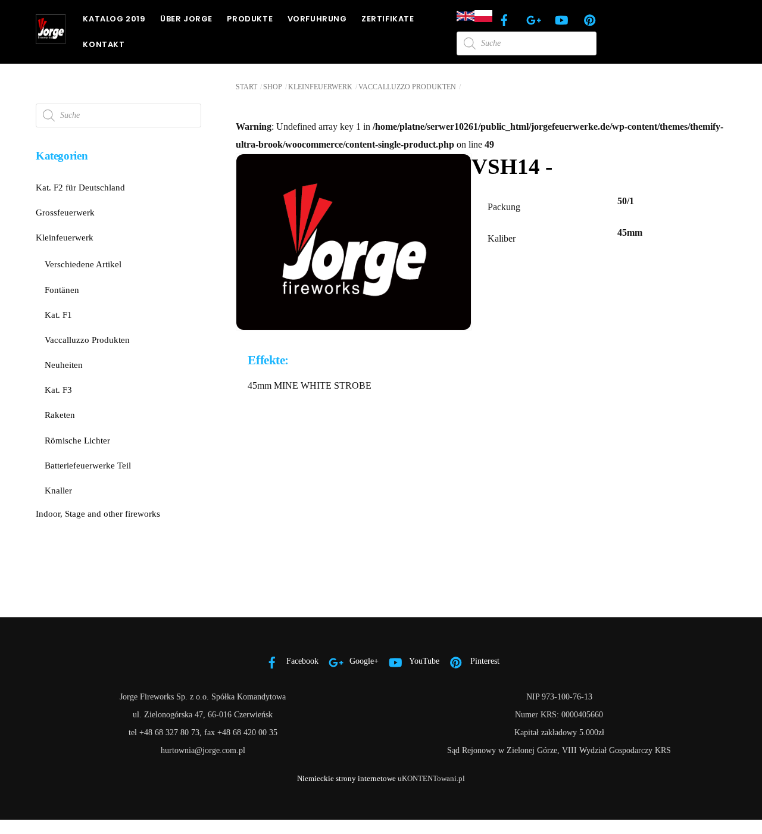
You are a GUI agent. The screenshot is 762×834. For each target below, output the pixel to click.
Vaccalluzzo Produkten (407, 87)
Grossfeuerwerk (65, 212)
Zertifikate (387, 18)
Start (246, 87)
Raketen (60, 415)
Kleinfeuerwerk (320, 87)
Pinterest (483, 661)
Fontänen (62, 290)
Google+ (363, 661)
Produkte (250, 18)
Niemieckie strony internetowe (346, 778)
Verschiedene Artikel (83, 264)
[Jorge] (50, 39)
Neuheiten (64, 365)
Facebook (301, 661)
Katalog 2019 (114, 18)
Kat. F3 (58, 390)
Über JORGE (186, 18)
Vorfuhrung (317, 18)
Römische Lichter (77, 440)
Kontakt (103, 44)
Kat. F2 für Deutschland (80, 187)
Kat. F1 (58, 315)
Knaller (58, 490)
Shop (272, 87)
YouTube (423, 661)
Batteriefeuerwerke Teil (88, 465)
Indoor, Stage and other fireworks (98, 513)
